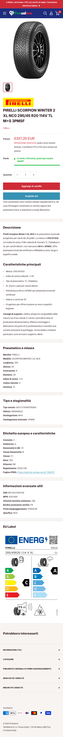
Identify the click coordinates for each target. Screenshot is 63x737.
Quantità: (7, 175)
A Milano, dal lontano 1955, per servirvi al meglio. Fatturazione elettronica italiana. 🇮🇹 (31, 4)
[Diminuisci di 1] (17, 175)
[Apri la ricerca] (45, 13)
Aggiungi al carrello (32, 186)
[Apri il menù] (4, 13)
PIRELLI (6, 128)
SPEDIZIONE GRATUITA (25, 143)
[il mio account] (51, 13)
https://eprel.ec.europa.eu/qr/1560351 (36, 472)
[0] (57, 13)
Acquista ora (31, 196)
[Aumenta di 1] (33, 175)
